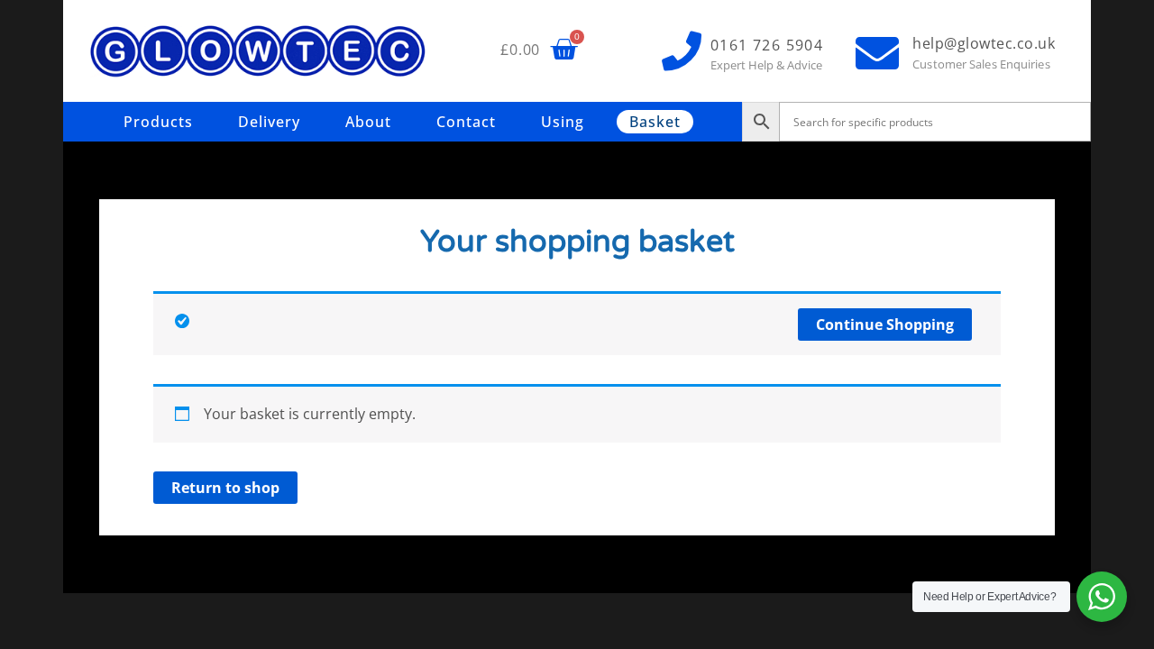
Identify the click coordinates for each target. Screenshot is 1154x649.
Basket (655, 122)
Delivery (269, 122)
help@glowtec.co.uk (983, 43)
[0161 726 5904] (681, 51)
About (368, 122)
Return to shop (225, 488)
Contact (466, 122)
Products (158, 122)
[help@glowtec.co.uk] (877, 53)
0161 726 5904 (766, 45)
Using (562, 122)
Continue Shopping (885, 324)
